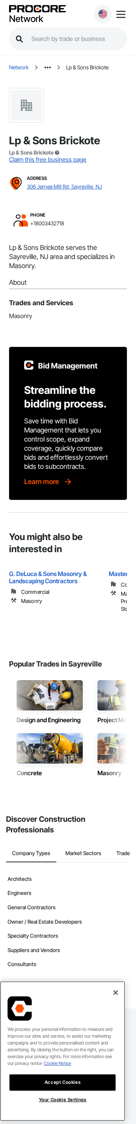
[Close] (115, 992)
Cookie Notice (57, 1063)
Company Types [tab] (31, 853)
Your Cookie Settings (63, 1099)
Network (26, 19)
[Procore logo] (37, 9)
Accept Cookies (62, 1082)
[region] (62, 1051)
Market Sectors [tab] (83, 853)
